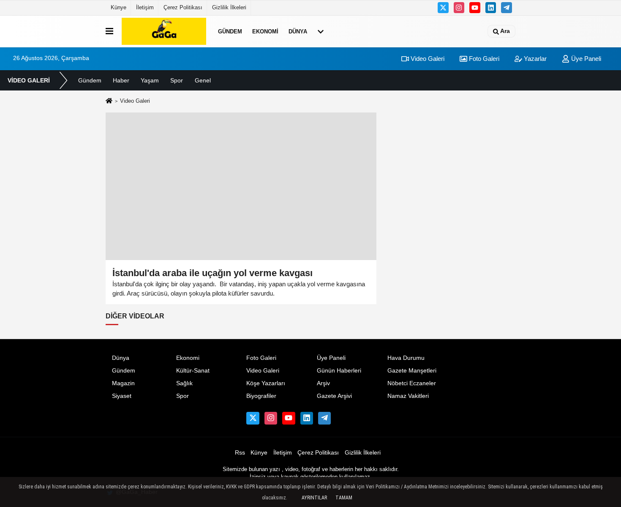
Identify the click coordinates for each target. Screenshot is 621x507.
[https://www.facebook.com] (474, 7)
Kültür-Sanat (193, 370)
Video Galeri (426, 58)
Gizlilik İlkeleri (229, 7)
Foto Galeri (483, 58)
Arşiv (323, 383)
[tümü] (320, 31)
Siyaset (121, 396)
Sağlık (184, 383)
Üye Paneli (585, 58)
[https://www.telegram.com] (506, 7)
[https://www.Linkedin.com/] (490, 7)
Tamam (343, 498)
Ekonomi (265, 31)
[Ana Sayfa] (109, 102)
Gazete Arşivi (334, 396)
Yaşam (150, 80)
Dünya (298, 31)
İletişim (145, 7)
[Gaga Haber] (164, 31)
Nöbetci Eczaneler (411, 383)
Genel (203, 80)
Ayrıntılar (314, 498)
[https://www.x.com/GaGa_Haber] (443, 7)
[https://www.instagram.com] (459, 7)
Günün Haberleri (339, 370)
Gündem (230, 31)
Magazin (123, 383)
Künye (118, 7)
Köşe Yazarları (265, 383)
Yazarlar (534, 58)
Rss (240, 452)
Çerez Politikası (182, 7)
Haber (121, 80)
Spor (176, 80)
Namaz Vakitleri (408, 396)
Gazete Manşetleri (411, 370)
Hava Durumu (406, 358)
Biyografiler (261, 396)
